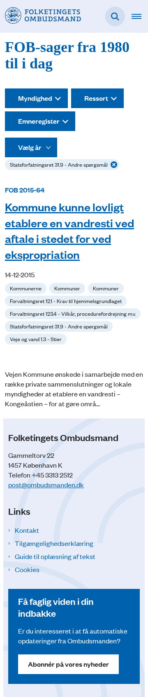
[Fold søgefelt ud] (115, 16)
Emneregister (39, 121)
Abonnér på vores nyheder (68, 664)
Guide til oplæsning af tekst (55, 556)
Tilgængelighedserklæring (54, 543)
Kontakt (27, 529)
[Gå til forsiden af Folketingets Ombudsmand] (40, 16)
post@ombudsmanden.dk (46, 484)
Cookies (27, 569)
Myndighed (35, 98)
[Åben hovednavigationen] (140, 16)
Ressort (96, 98)
